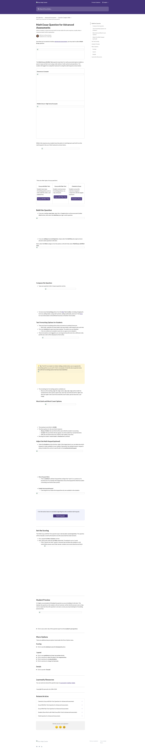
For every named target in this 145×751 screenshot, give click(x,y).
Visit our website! (94, 741)
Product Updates (96, 2)
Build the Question (96, 23)
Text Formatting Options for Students (99, 29)
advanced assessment (61, 41)
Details (94, 54)
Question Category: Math (64, 17)
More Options (95, 46)
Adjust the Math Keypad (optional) (98, 37)
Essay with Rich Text (43, 199)
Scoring (94, 49)
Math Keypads (60, 516)
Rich (63, 312)
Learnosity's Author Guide (67, 683)
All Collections (39, 17)
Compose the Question (98, 26)
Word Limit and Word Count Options (99, 33)
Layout (94, 51)
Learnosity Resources (97, 57)
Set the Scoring (95, 41)
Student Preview (96, 44)
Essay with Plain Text (60, 197)
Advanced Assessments (50, 17)
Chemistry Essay (76, 199)
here (81, 313)
